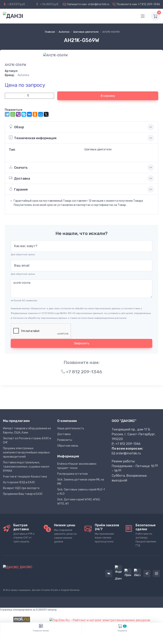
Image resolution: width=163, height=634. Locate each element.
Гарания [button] (21, 189)
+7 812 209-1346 (149, 4)
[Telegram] (7, 114)
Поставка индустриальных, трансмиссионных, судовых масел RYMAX (26, 467)
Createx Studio (49, 590)
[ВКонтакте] (29, 114)
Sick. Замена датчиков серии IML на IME (80, 481)
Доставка (64, 434)
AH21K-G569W (15, 65)
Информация (68, 456)
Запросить (81, 343)
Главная (50, 31)
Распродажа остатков (72, 473)
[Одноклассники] (35, 114)
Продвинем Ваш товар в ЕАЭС (23, 494)
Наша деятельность (70, 428)
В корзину (108, 96)
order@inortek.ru (98, 4)
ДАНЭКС (25, 567)
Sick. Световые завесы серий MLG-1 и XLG (81, 491)
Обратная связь (67, 445)
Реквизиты (64, 440)
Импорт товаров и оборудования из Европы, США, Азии (27, 430)
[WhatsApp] (12, 114)
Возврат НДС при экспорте (21, 488)
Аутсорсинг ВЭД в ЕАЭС (19, 482)
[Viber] (18, 114)
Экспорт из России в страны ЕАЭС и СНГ (27, 440)
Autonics (64, 31)
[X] (46, 114)
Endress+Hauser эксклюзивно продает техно (76, 466)
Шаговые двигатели (86, 31)
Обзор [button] (19, 127)
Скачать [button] (21, 167)
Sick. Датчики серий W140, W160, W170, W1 (78, 501)
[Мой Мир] (40, 114)
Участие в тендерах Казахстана (25, 476)
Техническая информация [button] (35, 138)
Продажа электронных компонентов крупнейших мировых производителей (26, 452)
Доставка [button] (22, 178)
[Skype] (23, 114)
